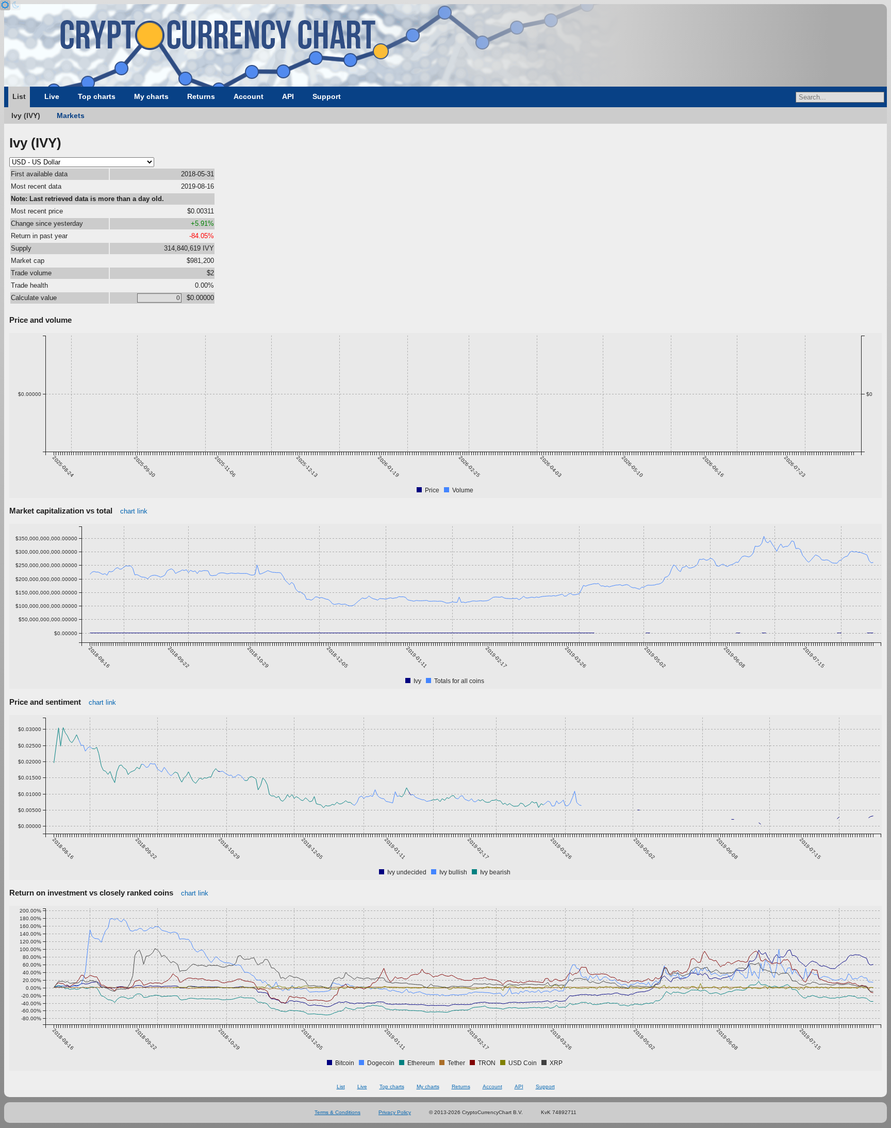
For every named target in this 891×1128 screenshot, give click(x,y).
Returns (201, 96)
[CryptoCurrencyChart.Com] (445, 45)
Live (51, 96)
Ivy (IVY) (25, 115)
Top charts (97, 96)
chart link (133, 511)
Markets (71, 115)
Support (326, 96)
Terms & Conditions (337, 1112)
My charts (151, 96)
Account (248, 96)
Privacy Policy (394, 1112)
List (19, 96)
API (288, 96)
